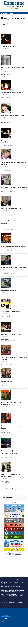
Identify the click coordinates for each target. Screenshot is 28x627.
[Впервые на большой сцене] (6, 331)
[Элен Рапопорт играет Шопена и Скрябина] (6, 112)
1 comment (16, 124)
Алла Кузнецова (4, 339)
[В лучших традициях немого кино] (6, 205)
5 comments (18, 191)
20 (12, 488)
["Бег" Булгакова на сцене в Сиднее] (6, 243)
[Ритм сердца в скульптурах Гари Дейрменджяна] (6, 64)
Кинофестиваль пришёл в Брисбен (13, 267)
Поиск (19, 11)
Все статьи (3, 24)
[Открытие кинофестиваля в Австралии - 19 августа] (6, 448)
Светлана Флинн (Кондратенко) (8, 272)
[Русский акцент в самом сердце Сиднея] (6, 423)
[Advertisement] (14, 565)
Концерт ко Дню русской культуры (13, 141)
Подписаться (6, 615)
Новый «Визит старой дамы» (11, 93)
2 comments (17, 295)
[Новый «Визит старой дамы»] (6, 89)
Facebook (3, 621)
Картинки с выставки (8, 290)
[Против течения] (6, 378)
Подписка (4, 13)
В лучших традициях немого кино (13, 208)
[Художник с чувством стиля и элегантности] (6, 399)
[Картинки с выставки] (6, 287)
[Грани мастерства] (6, 43)
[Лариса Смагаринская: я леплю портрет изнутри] (6, 471)
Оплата (12, 13)
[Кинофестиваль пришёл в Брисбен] (6, 264)
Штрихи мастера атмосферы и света (14, 187)
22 (18, 488)
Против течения (6, 381)
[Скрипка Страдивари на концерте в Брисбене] (6, 354)
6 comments (16, 482)
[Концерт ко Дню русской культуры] (6, 137)
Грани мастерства (7, 46)
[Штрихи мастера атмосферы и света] (6, 184)
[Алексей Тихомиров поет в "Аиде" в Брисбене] (6, 159)
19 (9, 488)
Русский (12, 8)
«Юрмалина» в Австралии (10, 312)
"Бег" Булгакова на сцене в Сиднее (13, 246)
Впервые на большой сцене (11, 335)
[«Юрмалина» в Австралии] (6, 308)
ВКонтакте (3, 623)
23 (21, 488)
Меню (25, 11)
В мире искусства (5, 48)
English (16, 8)
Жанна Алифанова (5, 74)
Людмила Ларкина (5, 168)
